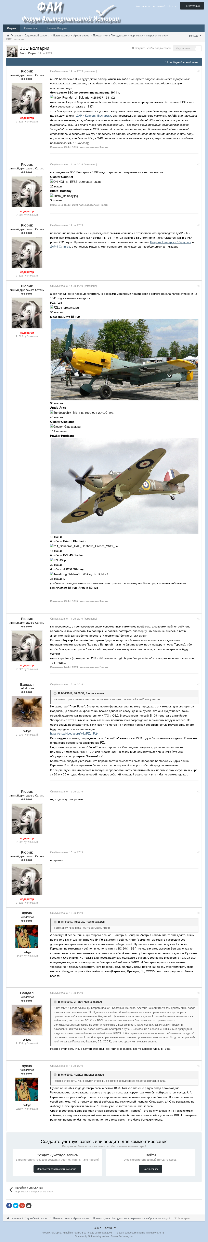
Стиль (109, 1228)
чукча (88, 1002)
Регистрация (192, 6)
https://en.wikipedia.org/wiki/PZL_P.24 (74, 733)
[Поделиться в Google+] (22, 1205)
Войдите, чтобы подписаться (153, 48)
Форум (11, 28)
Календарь (31, 28)
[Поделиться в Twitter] (15, 1205)
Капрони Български (98, 115)
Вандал (89, 1075)
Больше (193, 35)
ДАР (79, 115)
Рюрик (90, 693)
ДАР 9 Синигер (60, 246)
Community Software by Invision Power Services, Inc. (104, 1236)
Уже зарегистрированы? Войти (155, 6)
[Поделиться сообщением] (198, 71)
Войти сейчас (150, 1169)
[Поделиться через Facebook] (9, 1205)
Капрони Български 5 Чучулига (170, 242)
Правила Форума (56, 28)
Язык (96, 1228)
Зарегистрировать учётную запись (57, 1169)
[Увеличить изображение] (124, 359)
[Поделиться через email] (28, 1205)
